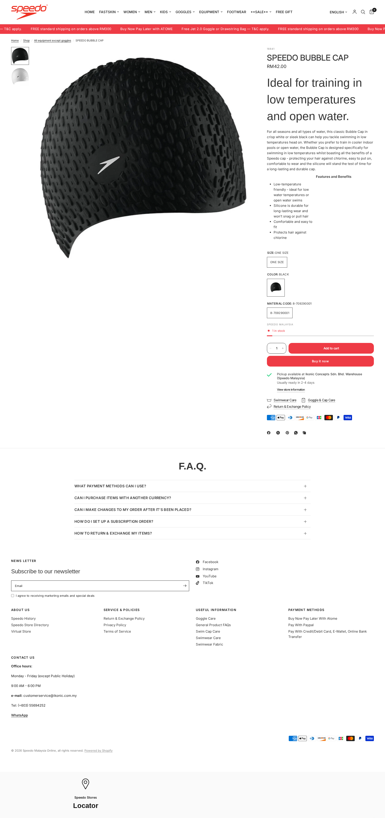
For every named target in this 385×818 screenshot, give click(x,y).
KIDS (164, 12)
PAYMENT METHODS (306, 609)
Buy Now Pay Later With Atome (312, 618)
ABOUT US (20, 609)
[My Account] (354, 12)
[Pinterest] (288, 432)
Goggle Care (206, 618)
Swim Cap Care (208, 631)
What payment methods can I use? (110, 486)
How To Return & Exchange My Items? (113, 533)
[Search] (363, 12)
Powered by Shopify (98, 750)
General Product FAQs (213, 625)
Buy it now (320, 361)
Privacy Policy (115, 625)
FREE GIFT (284, 12)
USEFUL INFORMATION (216, 609)
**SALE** (259, 12)
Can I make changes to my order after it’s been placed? (132, 509)
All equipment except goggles (52, 40)
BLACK (276, 288)
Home (15, 40)
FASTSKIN (107, 12)
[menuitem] (89, 12)
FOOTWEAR (236, 12)
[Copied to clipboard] (305, 432)
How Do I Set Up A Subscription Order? (113, 521)
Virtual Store (21, 631)
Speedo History (23, 618)
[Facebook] (269, 432)
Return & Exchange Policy (124, 618)
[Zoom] (244, 56)
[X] (279, 432)
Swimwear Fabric (209, 644)
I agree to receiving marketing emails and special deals (55, 595)
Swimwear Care (208, 638)
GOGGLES (183, 12)
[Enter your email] (184, 585)
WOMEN (130, 12)
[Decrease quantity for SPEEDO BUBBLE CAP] (270, 348)
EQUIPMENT (209, 12)
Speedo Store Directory (30, 625)
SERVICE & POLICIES (122, 609)
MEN (148, 12)
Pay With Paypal (301, 625)
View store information (291, 389)
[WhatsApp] (296, 432)
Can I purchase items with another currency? (122, 498)
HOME (90, 12)
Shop (26, 40)
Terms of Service (117, 631)
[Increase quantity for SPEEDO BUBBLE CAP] (282, 348)
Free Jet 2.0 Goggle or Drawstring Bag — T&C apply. (203, 29)
